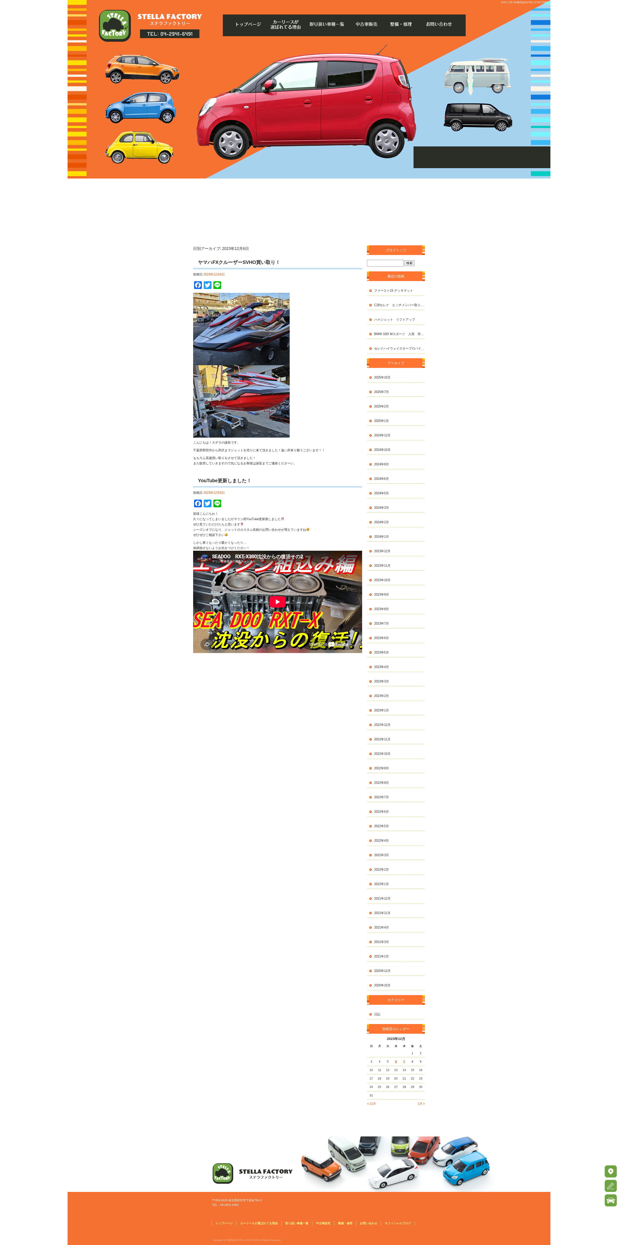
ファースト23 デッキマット (393, 290)
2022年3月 (381, 855)
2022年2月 (381, 869)
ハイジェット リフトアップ (394, 319)
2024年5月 (381, 493)
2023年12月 (382, 551)
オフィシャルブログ (398, 1223)
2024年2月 (381, 522)
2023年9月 (381, 594)
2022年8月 (381, 782)
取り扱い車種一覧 (326, 24)
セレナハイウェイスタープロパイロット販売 (399, 348)
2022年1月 (381, 884)
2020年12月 (382, 971)
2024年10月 (382, 450)
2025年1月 (381, 421)
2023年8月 (381, 609)
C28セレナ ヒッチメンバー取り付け (399, 305)
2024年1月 (381, 536)
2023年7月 (381, 623)
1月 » (421, 1103)
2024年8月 (381, 464)
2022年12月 (382, 725)
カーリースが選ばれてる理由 (287, 24)
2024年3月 (381, 507)
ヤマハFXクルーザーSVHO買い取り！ (239, 262)
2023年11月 (382, 565)
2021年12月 (382, 898)
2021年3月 (381, 942)
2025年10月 (382, 377)
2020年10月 (382, 985)
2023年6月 (381, 638)
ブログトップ (396, 250)
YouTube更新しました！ (225, 480)
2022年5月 (381, 826)
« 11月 (371, 1103)
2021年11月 (382, 913)
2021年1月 (381, 956)
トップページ (248, 24)
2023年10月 (382, 580)
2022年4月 (381, 840)
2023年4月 (381, 667)
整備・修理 (403, 24)
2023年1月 (381, 710)
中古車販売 (364, 24)
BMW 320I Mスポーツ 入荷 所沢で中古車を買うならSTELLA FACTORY (399, 334)
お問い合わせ (441, 24)
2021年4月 (381, 927)
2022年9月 (381, 768)
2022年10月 (382, 754)
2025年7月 (381, 392)
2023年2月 (381, 696)
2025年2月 (381, 406)
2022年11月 (382, 739)
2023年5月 (381, 652)
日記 (377, 1014)
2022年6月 (381, 811)
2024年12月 (382, 435)
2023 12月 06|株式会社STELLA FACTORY (524, 2)
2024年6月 (381, 479)
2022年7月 (381, 797)
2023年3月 (381, 681)
